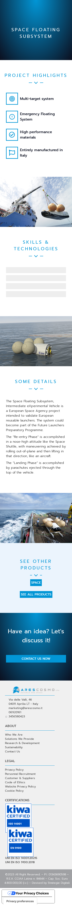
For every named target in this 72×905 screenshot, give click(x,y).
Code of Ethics (15, 782)
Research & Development (22, 743)
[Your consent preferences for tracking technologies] (20, 901)
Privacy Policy (14, 770)
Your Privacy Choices (32, 893)
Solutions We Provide (19, 739)
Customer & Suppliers (20, 778)
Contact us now (36, 658)
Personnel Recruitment (20, 774)
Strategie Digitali (59, 883)
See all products (36, 594)
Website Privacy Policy (20, 786)
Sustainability (14, 747)
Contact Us (12, 751)
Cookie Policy (14, 791)
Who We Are (14, 735)
